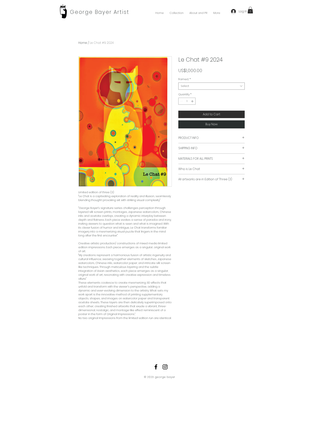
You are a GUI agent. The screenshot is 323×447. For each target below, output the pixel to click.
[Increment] (192, 101)
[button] (250, 10)
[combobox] (211, 86)
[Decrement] (181, 101)
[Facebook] (156, 367)
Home (82, 43)
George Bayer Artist (99, 12)
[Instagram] (165, 367)
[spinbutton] (187, 101)
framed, (184, 79)
